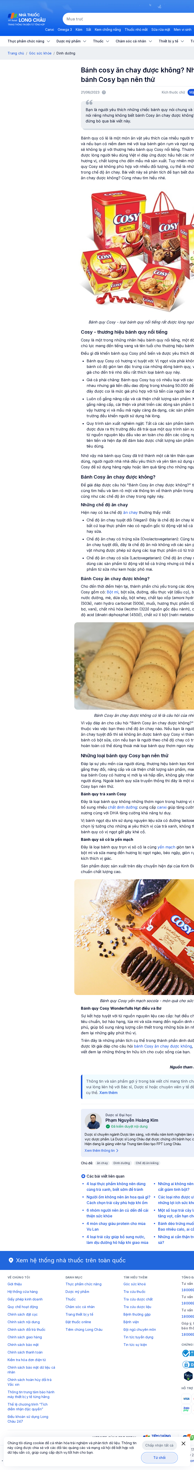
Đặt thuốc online (78, 1322)
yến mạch (166, 847)
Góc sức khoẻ (134, 1284)
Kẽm (79, 29)
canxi (162, 807)
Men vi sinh (182, 29)
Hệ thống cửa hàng (23, 1292)
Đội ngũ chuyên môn (139, 1329)
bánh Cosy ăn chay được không (163, 1046)
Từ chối (159, 1458)
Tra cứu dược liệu (137, 1307)
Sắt (88, 29)
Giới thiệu (15, 1284)
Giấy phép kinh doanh (25, 1299)
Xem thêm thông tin (100, 1150)
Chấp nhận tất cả (159, 1445)
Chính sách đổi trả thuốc (26, 1329)
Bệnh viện (131, 1322)
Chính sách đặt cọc (23, 1314)
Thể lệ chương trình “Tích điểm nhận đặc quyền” (28, 1406)
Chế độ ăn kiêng (147, 1163)
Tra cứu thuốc (134, 1292)
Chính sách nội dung (24, 1322)
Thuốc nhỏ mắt (136, 29)
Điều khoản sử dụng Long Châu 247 (28, 1419)
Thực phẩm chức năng (83, 1284)
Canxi (49, 29)
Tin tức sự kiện (135, 1345)
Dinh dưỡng (122, 1163)
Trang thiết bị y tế (79, 1314)
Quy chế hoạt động (23, 1307)
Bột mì (112, 592)
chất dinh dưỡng (122, 807)
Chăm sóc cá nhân (80, 1307)
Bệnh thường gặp (137, 1314)
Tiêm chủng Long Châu (84, 1329)
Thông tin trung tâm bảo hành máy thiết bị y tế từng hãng (31, 1394)
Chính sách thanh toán (25, 1352)
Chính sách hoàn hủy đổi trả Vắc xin (30, 1382)
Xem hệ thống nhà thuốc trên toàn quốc (71, 1260)
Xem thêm (108, 1092)
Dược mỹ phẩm (77, 1292)
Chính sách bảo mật (23, 1345)
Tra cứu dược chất (138, 1299)
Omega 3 (65, 29)
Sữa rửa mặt (160, 29)
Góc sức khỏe (40, 53)
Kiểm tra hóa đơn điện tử (27, 1360)
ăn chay (130, 512)
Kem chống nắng (108, 29)
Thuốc (71, 1299)
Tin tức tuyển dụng (138, 1337)
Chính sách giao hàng (25, 1337)
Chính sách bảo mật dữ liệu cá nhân (31, 1369)
